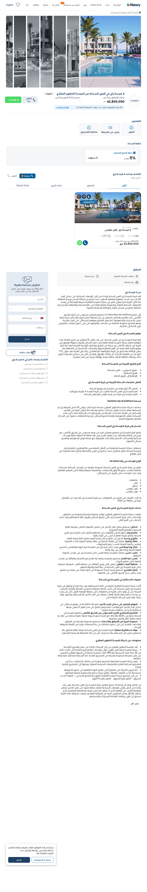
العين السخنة (111, 339)
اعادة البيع (56, 185)
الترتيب (14, 175)
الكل (124, 185)
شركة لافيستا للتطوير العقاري (118, 407)
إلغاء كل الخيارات (62, 107)
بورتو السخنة (95, 388)
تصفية (26, 175)
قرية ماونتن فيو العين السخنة (98, 394)
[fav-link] (18, 5)
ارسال (27, 339)
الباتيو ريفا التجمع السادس (88, 675)
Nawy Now (22, 185)
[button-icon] (85, 242)
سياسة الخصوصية (42, 859)
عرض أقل (134, 703)
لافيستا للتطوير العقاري (122, 647)
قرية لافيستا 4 (92, 391)
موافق (19, 859)
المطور (90, 185)
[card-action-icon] (89, 196)
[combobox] (30, 309)
